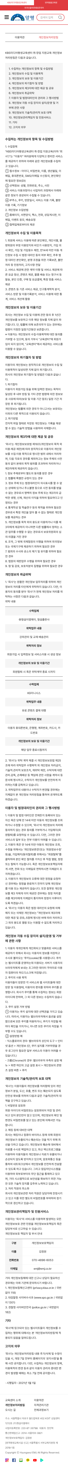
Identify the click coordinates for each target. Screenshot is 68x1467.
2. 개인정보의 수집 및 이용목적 (26, 73)
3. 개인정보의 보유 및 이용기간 (26, 78)
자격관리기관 (41, 1405)
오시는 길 (10, 1410)
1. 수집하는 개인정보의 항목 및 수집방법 (31, 68)
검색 (60, 17)
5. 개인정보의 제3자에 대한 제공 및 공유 (31, 88)
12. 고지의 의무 (17, 127)
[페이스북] (14, 1461)
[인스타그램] (7, 1461)
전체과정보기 (41, 1410)
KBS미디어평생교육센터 (17, 2)
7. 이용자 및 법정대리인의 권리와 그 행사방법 (34, 98)
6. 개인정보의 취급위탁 (21, 93)
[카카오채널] (28, 1461)
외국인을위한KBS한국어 (34, 8)
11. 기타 (13, 122)
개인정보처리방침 (48, 37)
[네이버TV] (42, 1461)
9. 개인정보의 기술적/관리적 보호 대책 (30, 112)
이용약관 (20, 37)
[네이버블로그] (21, 1461)
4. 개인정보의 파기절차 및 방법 (26, 83)
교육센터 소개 (13, 1400)
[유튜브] (35, 1461)
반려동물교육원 (51, 2)
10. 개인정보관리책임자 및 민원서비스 (30, 117)
